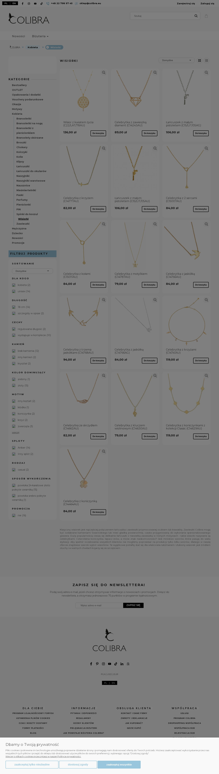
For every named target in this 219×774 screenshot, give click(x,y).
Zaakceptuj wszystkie (119, 764)
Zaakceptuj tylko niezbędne (32, 764)
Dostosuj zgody (78, 764)
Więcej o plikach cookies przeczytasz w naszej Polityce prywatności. (43, 756)
